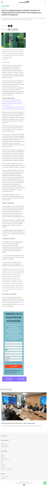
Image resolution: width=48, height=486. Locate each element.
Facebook (11, 29)
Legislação (3, 420)
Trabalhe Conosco (4, 444)
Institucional (2, 2)
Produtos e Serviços (5, 476)
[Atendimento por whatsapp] (44, 482)
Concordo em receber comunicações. (13, 362)
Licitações (3, 465)
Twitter (14, 29)
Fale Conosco (3, 443)
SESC (2, 460)
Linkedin (17, 29)
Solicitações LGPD (4, 446)
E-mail (9, 29)
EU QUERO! (13, 366)
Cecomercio (3, 464)
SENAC (2, 462)
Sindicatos (3, 457)
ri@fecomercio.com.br (19, 302)
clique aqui (20, 304)
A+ (8, 25)
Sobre (2, 454)
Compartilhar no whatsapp (8, 379)
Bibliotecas (3, 467)
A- (11, 25)
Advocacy (3, 478)
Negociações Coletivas (5, 459)
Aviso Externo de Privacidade (6, 469)
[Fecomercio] (24, 2)
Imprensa (3, 455)
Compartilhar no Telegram (21, 379)
